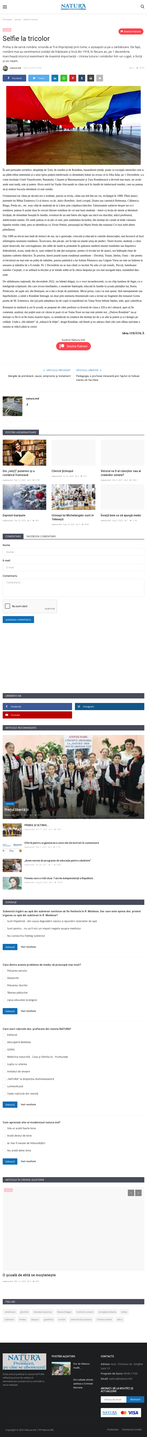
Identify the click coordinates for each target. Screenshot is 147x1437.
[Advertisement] (73, 668)
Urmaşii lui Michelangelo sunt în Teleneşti (73, 517)
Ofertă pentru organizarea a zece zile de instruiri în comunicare (61, 842)
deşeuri (35, 1319)
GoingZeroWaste (107, 1311)
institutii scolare (85, 1311)
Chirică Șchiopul (62, 471)
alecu (119, 1319)
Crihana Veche (104, 1319)
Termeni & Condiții (132, 1429)
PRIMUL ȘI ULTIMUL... (36, 825)
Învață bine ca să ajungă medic (121, 515)
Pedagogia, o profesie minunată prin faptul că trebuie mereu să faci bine (107, 378)
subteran (9, 1319)
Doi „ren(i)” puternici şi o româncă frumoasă (19, 473)
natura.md (15, 67)
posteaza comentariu (18, 619)
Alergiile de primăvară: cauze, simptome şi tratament (39, 376)
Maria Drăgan (64, 1311)
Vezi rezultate (28, 946)
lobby (124, 1311)
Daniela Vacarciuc (43, 1311)
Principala (7, 19)
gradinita (48, 1319)
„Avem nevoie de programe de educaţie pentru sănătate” (57, 860)
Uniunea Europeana (81, 1319)
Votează (10, 947)
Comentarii (13, 536)
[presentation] (131, 1193)
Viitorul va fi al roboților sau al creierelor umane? (121, 473)
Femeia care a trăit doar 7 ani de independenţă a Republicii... (59, 878)
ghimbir (24, 1311)
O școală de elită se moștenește (29, 1275)
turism (61, 1319)
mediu (22, 1319)
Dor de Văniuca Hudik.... (81, 1365)
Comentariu (10, 575)
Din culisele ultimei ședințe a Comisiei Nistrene (83, 1383)
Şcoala (18, 19)
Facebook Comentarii (41, 536)
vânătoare (9, 1311)
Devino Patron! (132, 31)
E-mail (6, 560)
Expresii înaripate (14, 515)
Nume (6, 545)
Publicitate (112, 1429)
